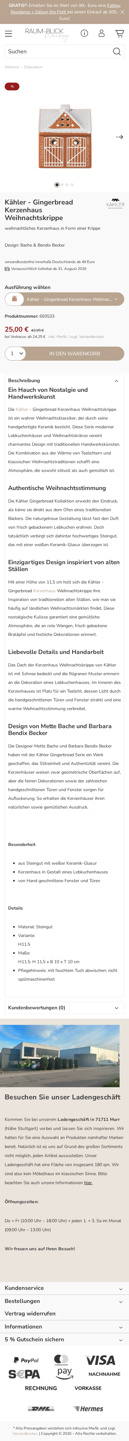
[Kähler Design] (109, 204)
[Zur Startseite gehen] (48, 35)
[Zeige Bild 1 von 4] (57, 184)
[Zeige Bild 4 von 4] (72, 184)
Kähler (22, 409)
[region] (64, 137)
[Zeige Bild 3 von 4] (67, 184)
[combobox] (57, 52)
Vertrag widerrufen (30, 1313)
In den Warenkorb (74, 353)
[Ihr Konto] (101, 35)
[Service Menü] (84, 35)
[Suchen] (117, 52)
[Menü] (8, 35)
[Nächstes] (119, 137)
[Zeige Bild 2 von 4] (62, 184)
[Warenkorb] (119, 35)
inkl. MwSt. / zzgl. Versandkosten (76, 336)
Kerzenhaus (44, 591)
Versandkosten (25, 1433)
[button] (64, 381)
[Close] (122, 12)
